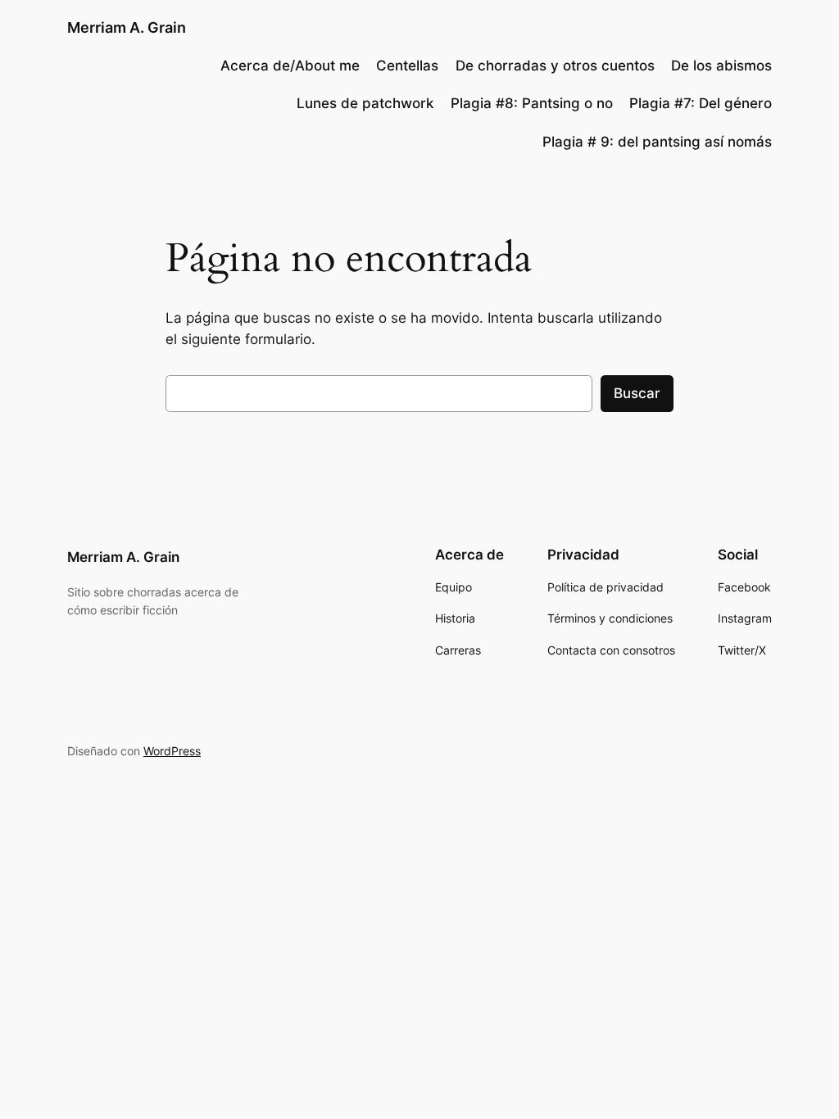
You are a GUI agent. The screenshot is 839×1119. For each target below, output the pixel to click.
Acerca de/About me (290, 65)
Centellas (407, 65)
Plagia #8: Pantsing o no (532, 103)
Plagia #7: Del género (700, 103)
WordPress (172, 751)
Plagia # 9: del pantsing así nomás (657, 142)
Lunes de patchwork (365, 103)
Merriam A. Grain (126, 27)
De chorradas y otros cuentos (555, 65)
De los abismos (721, 65)
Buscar (637, 393)
